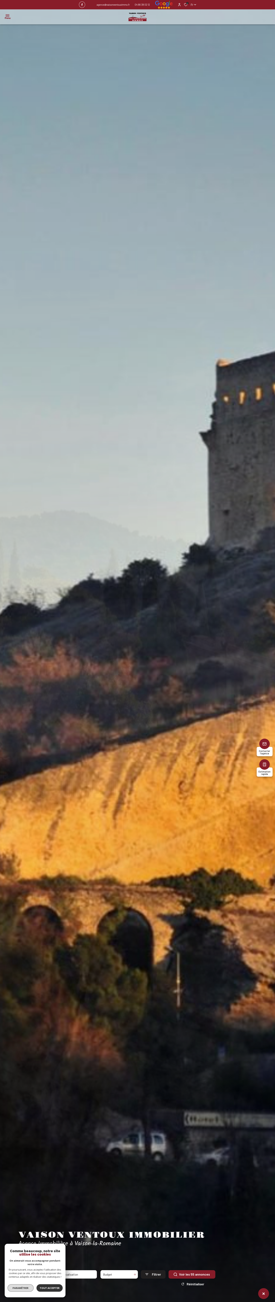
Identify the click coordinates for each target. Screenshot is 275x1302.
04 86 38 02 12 (142, 4)
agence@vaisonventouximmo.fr (113, 4)
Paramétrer (21, 1288)
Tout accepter (49, 1288)
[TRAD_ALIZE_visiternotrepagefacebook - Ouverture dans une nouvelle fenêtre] (82, 4)
